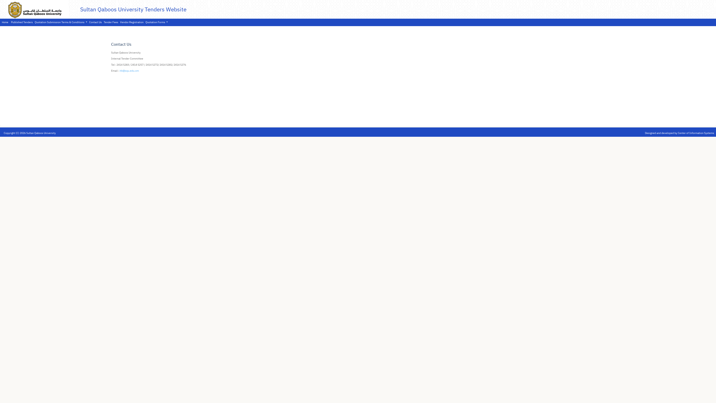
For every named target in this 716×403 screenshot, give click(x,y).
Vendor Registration (132, 22)
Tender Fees (111, 22)
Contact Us (95, 22)
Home (5, 22)
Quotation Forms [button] (155, 22)
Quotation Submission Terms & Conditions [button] (60, 22)
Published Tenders (22, 22)
